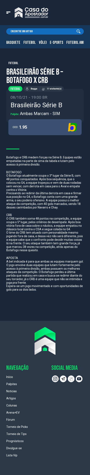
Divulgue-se (14, 448)
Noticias (11, 391)
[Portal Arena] (31, 12)
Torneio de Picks (17, 426)
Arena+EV (13, 412)
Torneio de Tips (16, 434)
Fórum (10, 419)
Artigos (11, 398)
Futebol (29, 42)
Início (9, 377)
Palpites (11, 384)
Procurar (78, 31)
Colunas (11, 405)
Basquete (13, 42)
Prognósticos (15, 441)
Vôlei (43, 42)
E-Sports (56, 42)
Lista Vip (11, 455)
